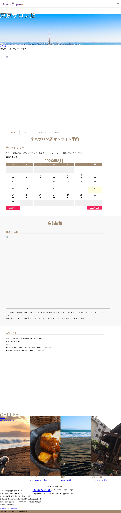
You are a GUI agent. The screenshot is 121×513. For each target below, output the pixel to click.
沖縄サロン (59, 133)
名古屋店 (42, 133)
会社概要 (3, 508)
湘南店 (13, 133)
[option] (15, 449)
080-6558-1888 (42, 490)
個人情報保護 (12, 508)
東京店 (27, 133)
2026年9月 (94, 208)
